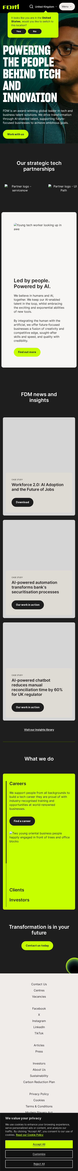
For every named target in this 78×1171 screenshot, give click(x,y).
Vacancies (39, 996)
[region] (39, 1142)
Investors (39, 1063)
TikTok (39, 1033)
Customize (39, 1154)
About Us (39, 1070)
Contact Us (39, 984)
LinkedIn (39, 1027)
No (34, 31)
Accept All (39, 1144)
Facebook (39, 1008)
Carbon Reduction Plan (39, 1082)
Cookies (39, 1100)
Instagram (39, 1021)
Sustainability (39, 1076)
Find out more (27, 352)
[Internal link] (11, 6)
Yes (18, 31)
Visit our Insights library (39, 729)
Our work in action (28, 604)
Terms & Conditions (39, 1106)
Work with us (15, 134)
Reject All (39, 1164)
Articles (39, 1045)
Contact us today (37, 945)
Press (39, 1051)
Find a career (22, 821)
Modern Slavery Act (39, 1112)
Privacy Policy (39, 1094)
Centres (39, 990)
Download (22, 502)
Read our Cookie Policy (29, 1134)
